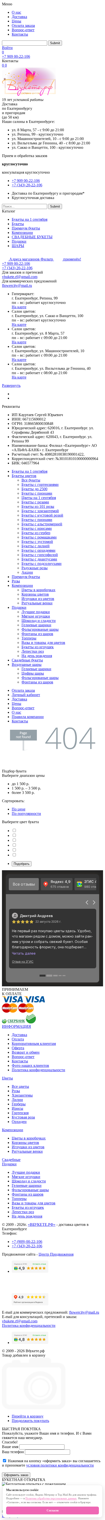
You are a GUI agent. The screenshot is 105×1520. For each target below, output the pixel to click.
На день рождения (36, 656)
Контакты (20, 34)
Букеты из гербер (35, 533)
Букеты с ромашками (39, 537)
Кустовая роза (23, 1117)
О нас (16, 12)
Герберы (19, 1104)
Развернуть (11, 385)
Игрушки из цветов (37, 599)
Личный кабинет (26, 695)
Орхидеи (19, 1122)
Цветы (7, 1078)
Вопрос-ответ (23, 30)
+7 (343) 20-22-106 (27, 185)
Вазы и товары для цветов (43, 642)
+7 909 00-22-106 (16, 56)
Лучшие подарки (35, 612)
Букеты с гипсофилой (39, 555)
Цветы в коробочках (38, 590)
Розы (16, 581)
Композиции (22, 232)
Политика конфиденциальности (38, 1070)
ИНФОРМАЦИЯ (16, 1026)
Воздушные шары (27, 664)
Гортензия (20, 1113)
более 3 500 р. (23, 792)
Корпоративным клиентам (34, 1043)
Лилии (17, 1100)
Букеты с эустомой (37, 542)
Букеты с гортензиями (40, 484)
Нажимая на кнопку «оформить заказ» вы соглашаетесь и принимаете (51, 1463)
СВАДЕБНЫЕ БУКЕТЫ (32, 237)
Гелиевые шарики (36, 625)
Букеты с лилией (35, 546)
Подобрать (22, 864)
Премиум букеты (26, 228)
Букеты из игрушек (37, 647)
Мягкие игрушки (35, 616)
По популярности (26, 813)
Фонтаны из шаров (37, 634)
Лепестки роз (32, 651)
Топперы (28, 638)
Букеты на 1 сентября (29, 219)
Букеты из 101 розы (37, 506)
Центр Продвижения (56, 1254)
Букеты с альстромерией (41, 524)
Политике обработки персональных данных (51, 1498)
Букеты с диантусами (39, 559)
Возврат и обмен (26, 1052)
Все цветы (20, 1086)
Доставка (19, 17)
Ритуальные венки (36, 603)
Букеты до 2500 (34, 489)
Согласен (53, 1510)
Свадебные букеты (27, 660)
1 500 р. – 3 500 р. (26, 788)
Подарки (19, 241)
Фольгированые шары (40, 629)
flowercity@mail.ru (17, 285)
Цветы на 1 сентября (38, 498)
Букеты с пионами (36, 493)
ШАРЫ (18, 246)
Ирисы (17, 1108)
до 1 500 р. (20, 784)
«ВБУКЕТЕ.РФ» (41, 1224)
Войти (7, 48)
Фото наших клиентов (30, 1065)
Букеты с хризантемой (40, 511)
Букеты (18, 224)
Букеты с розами (35, 502)
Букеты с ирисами (36, 528)
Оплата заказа (23, 25)
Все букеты (30, 480)
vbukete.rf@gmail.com (19, 277)
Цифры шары (32, 673)
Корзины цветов (35, 594)
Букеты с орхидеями (38, 550)
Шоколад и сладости (38, 621)
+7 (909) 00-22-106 (27, 1242)
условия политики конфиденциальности (60, 1465)
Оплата (18, 1039)
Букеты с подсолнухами (41, 563)
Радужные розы (34, 568)
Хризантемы (22, 1095)
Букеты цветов (24, 476)
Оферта (18, 1048)
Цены (16, 21)
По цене (18, 809)
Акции (27, 572)
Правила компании (28, 717)
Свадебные (11, 1160)
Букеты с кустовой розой (42, 515)
